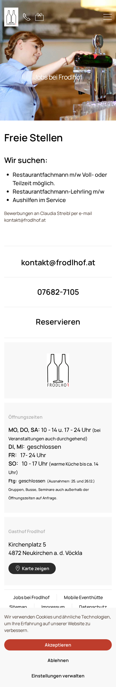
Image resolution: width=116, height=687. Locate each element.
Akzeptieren (58, 645)
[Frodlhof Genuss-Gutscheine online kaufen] (39, 16)
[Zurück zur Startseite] (11, 16)
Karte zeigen (35, 568)
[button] (107, 16)
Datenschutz (93, 607)
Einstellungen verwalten (58, 676)
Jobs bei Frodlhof (31, 597)
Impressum (53, 607)
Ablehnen (58, 660)
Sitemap (18, 607)
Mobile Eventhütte (83, 597)
